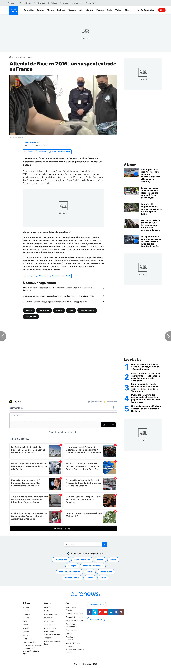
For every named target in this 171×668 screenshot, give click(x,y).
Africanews (48, 638)
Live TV (47, 607)
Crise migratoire (72, 578)
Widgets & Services (52, 634)
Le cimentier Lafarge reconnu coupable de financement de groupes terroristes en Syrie (58, 296)
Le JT (46, 611)
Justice (29, 310)
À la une (130, 164)
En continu (29, 10)
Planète (100, 10)
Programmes (28, 638)
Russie (113, 560)
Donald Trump (106, 572)
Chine (103, 578)
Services (47, 603)
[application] (63, 105)
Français (11, 3)
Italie (71, 310)
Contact (69, 633)
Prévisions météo (51, 614)
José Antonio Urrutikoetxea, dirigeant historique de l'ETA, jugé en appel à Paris (55, 302)
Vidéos (118, 10)
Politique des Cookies (74, 620)
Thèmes (26, 603)
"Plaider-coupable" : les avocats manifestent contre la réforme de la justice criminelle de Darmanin (58, 289)
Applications (49, 625)
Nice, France (31, 316)
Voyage (72, 10)
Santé (109, 10)
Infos (15, 57)
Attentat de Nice (87, 310)
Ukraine (90, 578)
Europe (40, 10)
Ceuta (90, 572)
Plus (67, 603)
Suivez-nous (49, 621)
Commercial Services (74, 613)
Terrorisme (44, 310)
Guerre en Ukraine (82, 560)
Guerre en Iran (61, 560)
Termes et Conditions (74, 617)
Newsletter (94, 619)
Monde (50, 10)
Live (162, 10)
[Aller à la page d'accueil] (13, 10)
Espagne (72, 566)
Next (81, 10)
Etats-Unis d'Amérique (93, 566)
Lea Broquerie (30, 142)
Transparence (71, 630)
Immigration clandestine (69, 572)
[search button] (86, 3)
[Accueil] (10, 57)
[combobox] (99, 3)
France (29, 57)
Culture (90, 10)
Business (61, 10)
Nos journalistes (29, 642)
